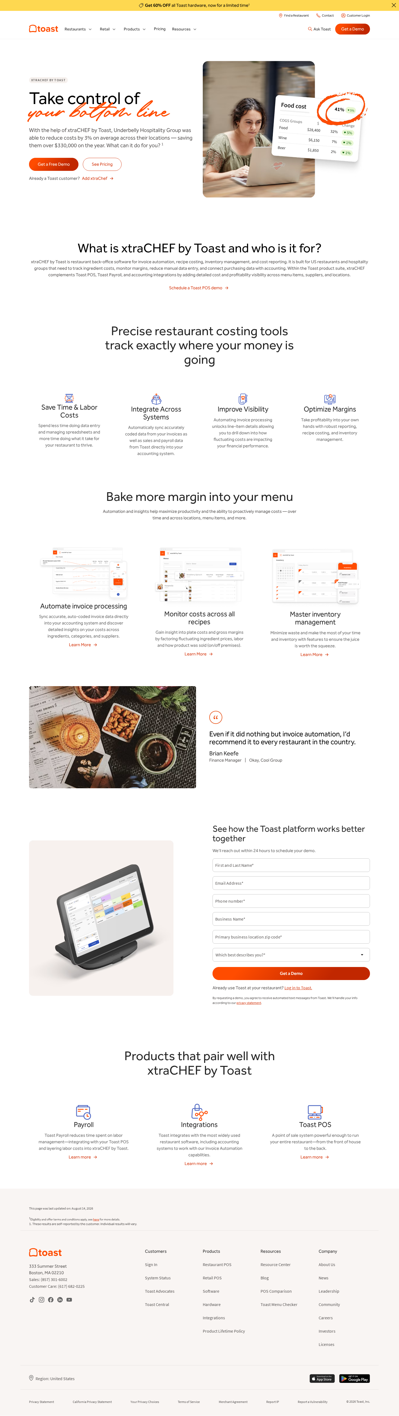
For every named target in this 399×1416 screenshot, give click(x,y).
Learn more (80, 1157)
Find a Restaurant (296, 15)
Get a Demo (352, 29)
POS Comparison (276, 1291)
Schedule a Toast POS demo (195, 287)
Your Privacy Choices (145, 1402)
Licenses (326, 1344)
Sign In (151, 1264)
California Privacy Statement (92, 1402)
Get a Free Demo (54, 164)
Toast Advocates (160, 1291)
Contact (328, 15)
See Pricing (102, 164)
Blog (265, 1277)
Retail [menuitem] (105, 29)
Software (211, 1291)
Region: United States (55, 1378)
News (323, 1277)
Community (329, 1304)
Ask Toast (322, 29)
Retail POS (212, 1277)
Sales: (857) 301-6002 (48, 1279)
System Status (158, 1277)
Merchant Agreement (233, 1402)
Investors (327, 1331)
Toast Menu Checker (279, 1304)
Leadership (329, 1291)
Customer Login (358, 15)
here (96, 1219)
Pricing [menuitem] (160, 29)
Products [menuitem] (132, 29)
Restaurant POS (217, 1264)
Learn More (80, 644)
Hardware (212, 1304)
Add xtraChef (94, 178)
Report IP (272, 1402)
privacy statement (248, 1003)
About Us (327, 1264)
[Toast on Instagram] (41, 1299)
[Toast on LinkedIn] (60, 1299)
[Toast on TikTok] (32, 1299)
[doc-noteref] (161, 145)
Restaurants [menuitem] (75, 29)
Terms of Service (189, 1402)
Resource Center (276, 1264)
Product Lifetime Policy (224, 1331)
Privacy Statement (41, 1402)
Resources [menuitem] (181, 29)
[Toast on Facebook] (50, 1299)
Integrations (214, 1317)
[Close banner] (394, 5)
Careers (326, 1317)
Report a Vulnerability (313, 1402)
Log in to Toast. (298, 987)
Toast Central (157, 1304)
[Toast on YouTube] (69, 1299)
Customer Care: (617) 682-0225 (57, 1286)
